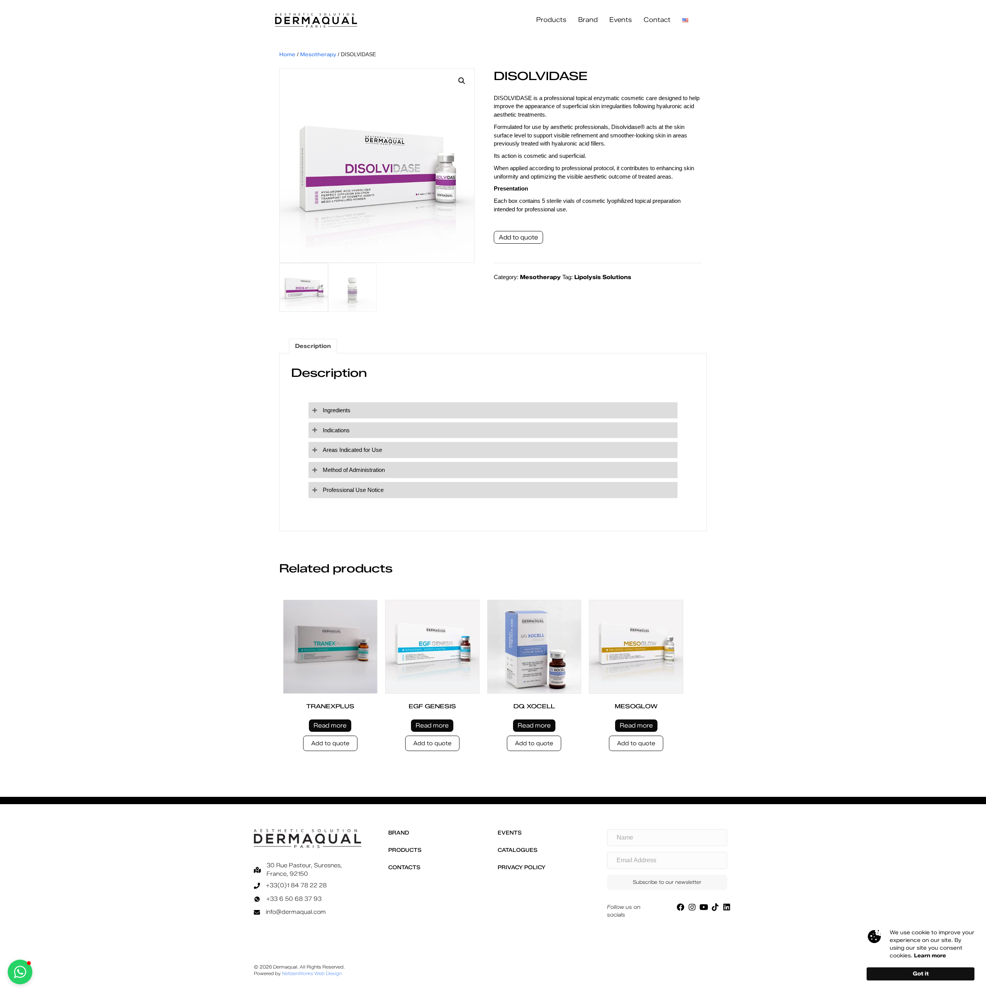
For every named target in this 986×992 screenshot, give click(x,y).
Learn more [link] (930, 955)
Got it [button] (921, 973)
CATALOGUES (517, 850)
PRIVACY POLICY (521, 867)
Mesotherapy (318, 54)
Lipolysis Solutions (602, 277)
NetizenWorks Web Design (312, 973)
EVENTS (510, 833)
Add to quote (518, 237)
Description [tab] (313, 346)
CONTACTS (404, 867)
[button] (462, 81)
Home (287, 54)
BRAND (398, 833)
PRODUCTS (404, 850)
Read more (330, 725)
